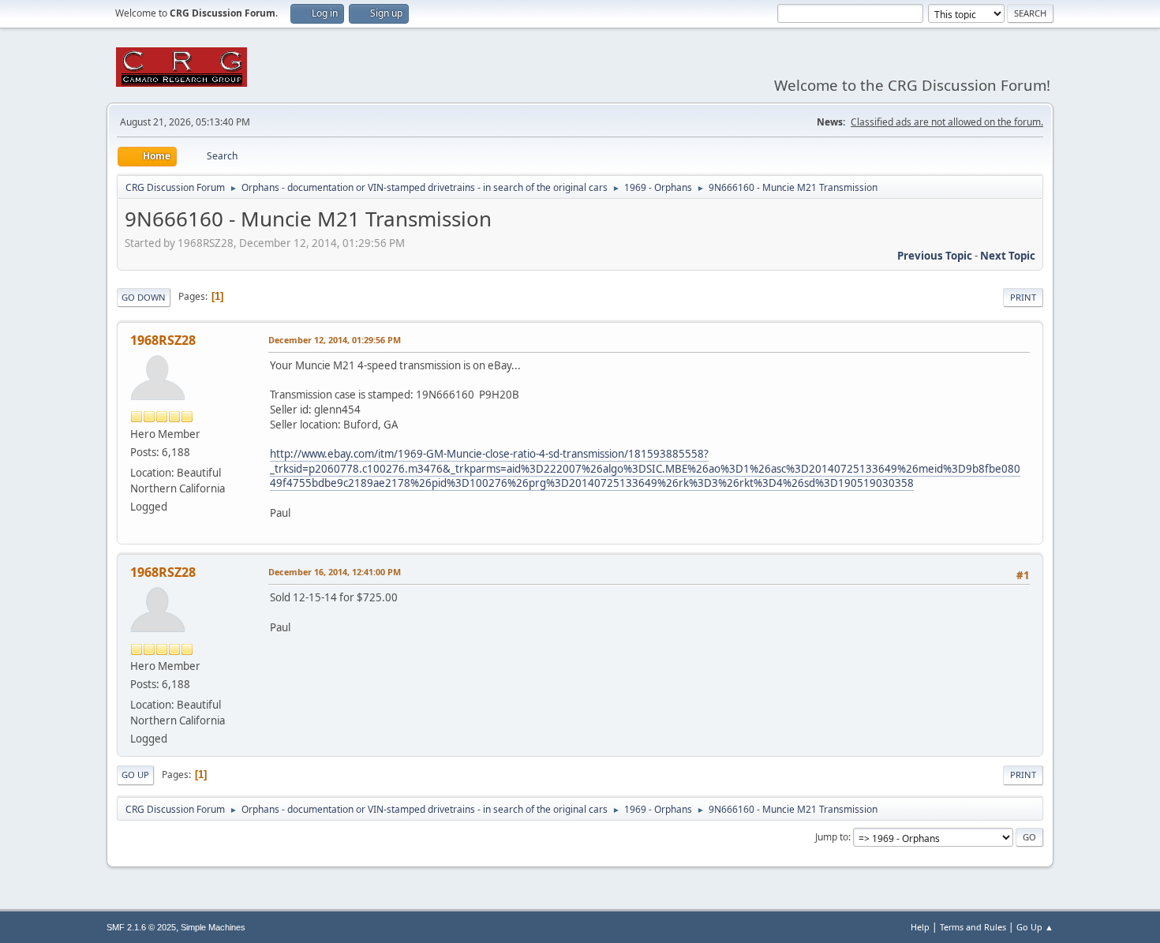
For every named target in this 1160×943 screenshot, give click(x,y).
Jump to (831, 837)
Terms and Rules (973, 927)
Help (920, 927)
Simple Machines (213, 927)
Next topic (1007, 256)
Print (1023, 297)
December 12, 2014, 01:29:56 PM (334, 340)
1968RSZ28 (163, 340)
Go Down (144, 297)
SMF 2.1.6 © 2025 (141, 927)
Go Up (135, 774)
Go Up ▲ (1034, 927)
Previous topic (934, 256)
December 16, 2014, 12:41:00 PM (334, 572)
